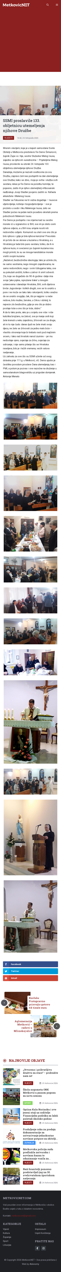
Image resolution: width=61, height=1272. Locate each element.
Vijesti (8, 138)
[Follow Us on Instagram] (43, 1248)
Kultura (6, 1233)
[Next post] (57, 1026)
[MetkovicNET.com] (16, 5)
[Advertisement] (30, 41)
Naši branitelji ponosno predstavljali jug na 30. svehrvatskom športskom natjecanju (39, 1174)
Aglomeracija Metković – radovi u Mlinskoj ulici (23, 1026)
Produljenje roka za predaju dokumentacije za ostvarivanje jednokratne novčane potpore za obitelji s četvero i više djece (40, 1135)
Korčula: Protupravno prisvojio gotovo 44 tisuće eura (39, 1002)
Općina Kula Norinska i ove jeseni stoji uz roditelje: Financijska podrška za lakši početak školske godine (40, 1114)
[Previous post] (4, 1003)
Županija (29, 1143)
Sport (27, 1103)
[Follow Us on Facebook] (37, 1248)
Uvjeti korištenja (42, 1233)
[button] (47, 5)
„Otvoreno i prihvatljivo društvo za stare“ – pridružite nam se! (40, 1072)
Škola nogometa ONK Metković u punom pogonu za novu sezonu (39, 1092)
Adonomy (34, 1264)
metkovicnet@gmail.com (24, 1215)
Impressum (40, 1229)
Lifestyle (7, 1245)
